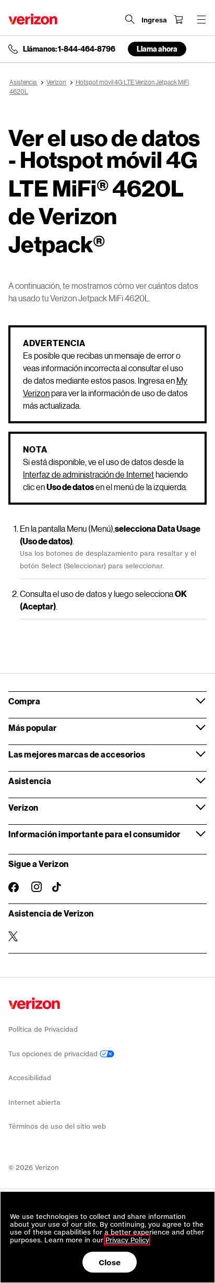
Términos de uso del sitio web (57, 1126)
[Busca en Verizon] (129, 19)
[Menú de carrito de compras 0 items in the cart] (178, 19)
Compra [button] (24, 701)
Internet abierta (34, 1102)
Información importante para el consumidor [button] (94, 834)
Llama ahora (157, 48)
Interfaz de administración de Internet (88, 474)
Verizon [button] (23, 807)
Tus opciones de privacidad (54, 1054)
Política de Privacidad (43, 1029)
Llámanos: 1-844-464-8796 (69, 49)
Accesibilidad (29, 1078)
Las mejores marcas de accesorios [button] (76, 754)
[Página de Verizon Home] (32, 19)
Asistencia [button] (29, 781)
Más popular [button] (32, 727)
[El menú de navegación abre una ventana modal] (201, 19)
